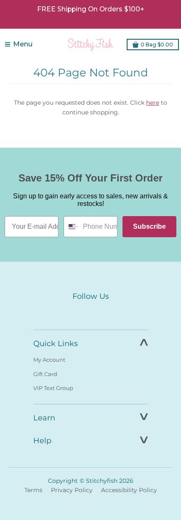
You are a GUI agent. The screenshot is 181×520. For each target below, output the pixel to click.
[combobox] (71, 227)
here (152, 102)
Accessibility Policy (129, 490)
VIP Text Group (53, 388)
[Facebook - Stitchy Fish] (73, 312)
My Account (49, 359)
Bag (157, 44)
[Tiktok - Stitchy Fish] (108, 312)
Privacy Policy (72, 490)
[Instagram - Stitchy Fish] (90, 312)
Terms (33, 490)
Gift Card (45, 374)
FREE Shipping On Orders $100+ (90, 9)
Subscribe (149, 226)
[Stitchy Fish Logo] (90, 44)
